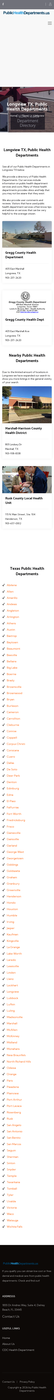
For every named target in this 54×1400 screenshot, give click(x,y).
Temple (12, 1176)
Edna (10, 795)
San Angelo (14, 1125)
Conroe (11, 731)
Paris (10, 1080)
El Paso (11, 801)
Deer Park (13, 775)
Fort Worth (14, 814)
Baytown (12, 642)
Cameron (13, 712)
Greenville (13, 890)
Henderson (14, 896)
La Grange (13, 947)
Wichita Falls (14, 1226)
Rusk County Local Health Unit (24, 501)
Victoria (12, 1207)
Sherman (12, 1157)
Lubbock (12, 998)
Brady (10, 680)
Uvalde (11, 1201)
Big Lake (12, 667)
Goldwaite (13, 871)
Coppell (12, 737)
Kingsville (13, 941)
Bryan (10, 699)
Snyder (11, 1169)
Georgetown (15, 858)
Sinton (11, 1163)
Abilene (12, 585)
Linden (11, 972)
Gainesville (14, 833)
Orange (11, 1074)
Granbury (13, 883)
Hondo (11, 902)
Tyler (10, 1195)
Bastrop (12, 636)
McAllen (12, 1030)
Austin (11, 629)
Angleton (13, 610)
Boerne (11, 674)
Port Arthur (14, 1099)
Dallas (10, 763)
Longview (38, 115)
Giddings (12, 864)
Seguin (11, 1150)
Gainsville (13, 839)
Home (13, 115)
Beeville (12, 655)
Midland (12, 1042)
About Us (8, 1344)
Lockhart (12, 985)
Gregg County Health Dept (24, 319)
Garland (12, 845)
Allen (10, 591)
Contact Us (10, 1316)
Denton (12, 782)
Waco (10, 1214)
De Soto (12, 769)
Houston (12, 909)
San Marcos (14, 1144)
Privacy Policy (27, 1381)
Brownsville (14, 687)
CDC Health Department (18, 1350)
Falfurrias (13, 807)
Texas (25, 115)
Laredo (11, 960)
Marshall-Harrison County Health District (23, 431)
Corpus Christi (16, 744)
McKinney (13, 1036)
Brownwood (14, 693)
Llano (10, 979)
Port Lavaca (14, 1106)
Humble (12, 915)
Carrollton (13, 718)
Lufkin (11, 1004)
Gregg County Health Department (20, 255)
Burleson (12, 706)
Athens (11, 623)
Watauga (12, 1220)
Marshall (12, 1023)
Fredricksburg (16, 820)
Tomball (12, 1188)
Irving (10, 922)
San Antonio (14, 1131)
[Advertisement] (27, 58)
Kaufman (12, 934)
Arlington (13, 617)
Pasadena (13, 1087)
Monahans (13, 1049)
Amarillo (12, 598)
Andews (12, 604)
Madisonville (15, 1017)
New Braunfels (16, 1055)
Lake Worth (14, 953)
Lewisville (13, 966)
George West (15, 852)
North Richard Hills (19, 1061)
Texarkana (13, 1182)
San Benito (14, 1137)
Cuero (11, 756)
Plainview (13, 1093)
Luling (11, 1010)
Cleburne (13, 725)
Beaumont (13, 648)
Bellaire (11, 661)
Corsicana (13, 750)
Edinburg (13, 788)
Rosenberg (14, 1112)
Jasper (11, 928)
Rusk (10, 1118)
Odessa (11, 1068)
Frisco (10, 826)
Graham (12, 877)
